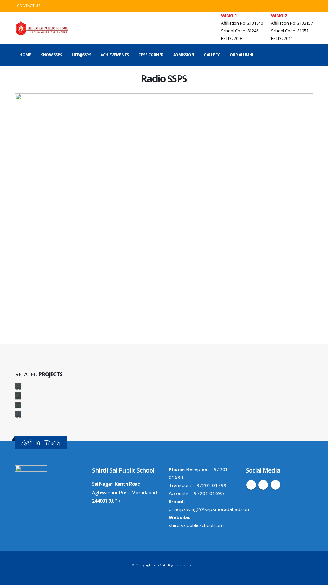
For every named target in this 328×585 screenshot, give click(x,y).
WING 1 (229, 15)
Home (25, 55)
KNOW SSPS (51, 55)
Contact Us (29, 5)
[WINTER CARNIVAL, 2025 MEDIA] (18, 396)
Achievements (115, 55)
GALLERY (212, 55)
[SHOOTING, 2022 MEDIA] (18, 415)
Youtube (263, 485)
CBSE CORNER (151, 55)
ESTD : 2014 (282, 38)
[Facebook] (296, 6)
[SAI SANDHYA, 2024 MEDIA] (18, 387)
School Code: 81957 (289, 31)
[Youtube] (308, 6)
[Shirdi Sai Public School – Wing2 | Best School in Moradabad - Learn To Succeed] (42, 28)
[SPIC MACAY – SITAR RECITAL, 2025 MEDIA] (18, 405)
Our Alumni (241, 55)
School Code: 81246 (239, 31)
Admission (183, 55)
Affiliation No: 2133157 (292, 23)
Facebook (251, 485)
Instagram (275, 485)
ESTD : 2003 (232, 38)
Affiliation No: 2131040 (242, 23)
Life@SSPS (81, 55)
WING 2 (279, 15)
